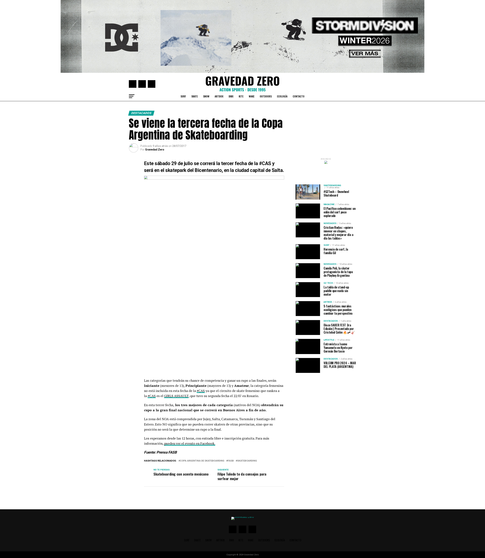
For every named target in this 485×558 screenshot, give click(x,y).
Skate (194, 96)
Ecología (282, 96)
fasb (231, 461)
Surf (183, 96)
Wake (251, 96)
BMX (231, 96)
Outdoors (266, 96)
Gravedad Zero (154, 149)
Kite (241, 96)
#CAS (265, 163)
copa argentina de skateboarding (202, 461)
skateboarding (247, 461)
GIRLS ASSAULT (176, 396)
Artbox (219, 96)
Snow (206, 96)
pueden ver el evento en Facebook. (189, 443)
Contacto (298, 96)
